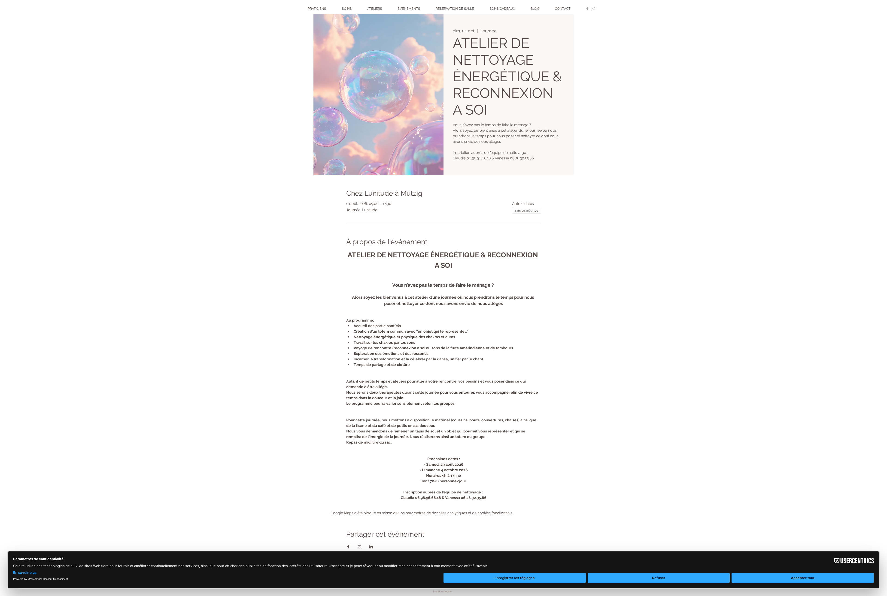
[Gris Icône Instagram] (593, 8)
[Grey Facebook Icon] (587, 8)
